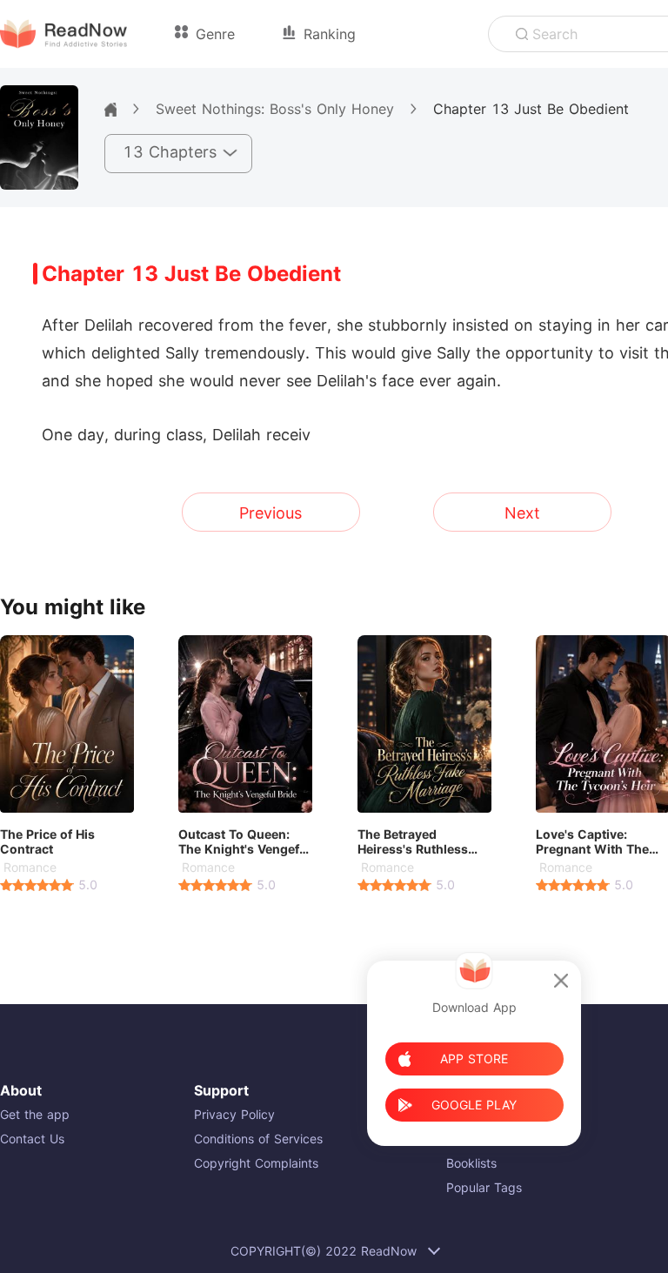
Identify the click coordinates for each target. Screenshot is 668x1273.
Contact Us (32, 1138)
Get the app (35, 1114)
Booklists (471, 1163)
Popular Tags (484, 1187)
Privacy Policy (234, 1114)
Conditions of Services (258, 1138)
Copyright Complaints (256, 1163)
